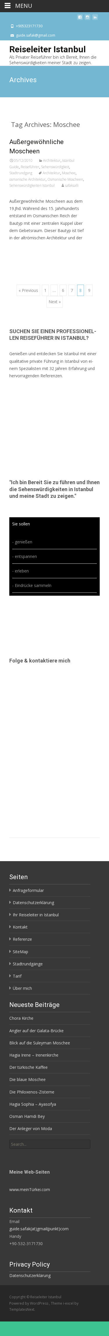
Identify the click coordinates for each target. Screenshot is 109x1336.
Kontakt (20, 927)
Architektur (51, 160)
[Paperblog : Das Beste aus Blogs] (23, 1153)
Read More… (22, 248)
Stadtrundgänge (28, 964)
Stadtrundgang (20, 172)
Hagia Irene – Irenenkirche (33, 1055)
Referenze (22, 939)
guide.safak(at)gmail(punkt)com (39, 1228)
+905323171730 (29, 26)
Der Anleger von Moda (30, 1128)
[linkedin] (95, 18)
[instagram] (87, 18)
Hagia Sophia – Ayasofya (32, 1104)
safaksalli (71, 185)
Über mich (22, 988)
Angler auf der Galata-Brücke (36, 1030)
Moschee (69, 172)
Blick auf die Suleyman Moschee (39, 1043)
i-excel (68, 1303)
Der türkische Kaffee (28, 1067)
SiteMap (20, 951)
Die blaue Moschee (27, 1079)
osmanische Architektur (27, 179)
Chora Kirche (21, 1018)
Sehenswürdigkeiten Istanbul (32, 185)
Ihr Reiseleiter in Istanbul (36, 914)
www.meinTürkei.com (29, 1189)
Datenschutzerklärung (33, 902)
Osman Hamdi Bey (27, 1116)
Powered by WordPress (29, 1303)
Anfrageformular (28, 890)
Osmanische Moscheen (65, 179)
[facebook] (80, 18)
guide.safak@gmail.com (35, 35)
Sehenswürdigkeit (55, 166)
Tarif (17, 976)
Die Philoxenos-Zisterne (31, 1092)
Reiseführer (30, 166)
